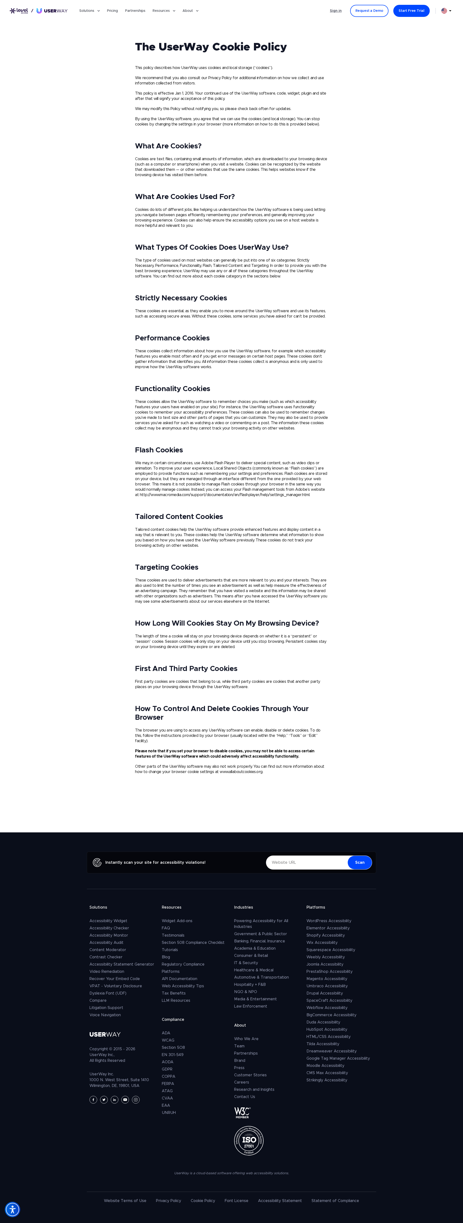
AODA (167, 1062)
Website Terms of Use (125, 1201)
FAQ (166, 928)
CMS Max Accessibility (327, 1073)
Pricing (112, 11)
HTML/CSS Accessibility (328, 1037)
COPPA (168, 1076)
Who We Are (246, 1039)
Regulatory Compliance (183, 964)
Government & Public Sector (260, 934)
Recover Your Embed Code (114, 979)
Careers (241, 1082)
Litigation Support (106, 1008)
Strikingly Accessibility (326, 1080)
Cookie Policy (203, 1201)
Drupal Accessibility (324, 993)
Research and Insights (254, 1090)
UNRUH (169, 1113)
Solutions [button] (86, 11)
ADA (166, 1033)
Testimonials (173, 935)
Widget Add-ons (177, 921)
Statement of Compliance (335, 1201)
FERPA (168, 1084)
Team (239, 1046)
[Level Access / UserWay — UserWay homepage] (39, 11)
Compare (98, 1000)
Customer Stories (250, 1075)
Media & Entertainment (255, 999)
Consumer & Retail (251, 956)
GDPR (167, 1069)
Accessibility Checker (109, 928)
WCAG (168, 1040)
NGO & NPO (245, 992)
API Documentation (179, 979)
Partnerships (135, 11)
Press (239, 1068)
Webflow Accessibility (326, 1008)
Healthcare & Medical (253, 970)
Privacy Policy (168, 1201)
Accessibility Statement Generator (121, 964)
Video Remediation (106, 972)
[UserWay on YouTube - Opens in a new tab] (125, 1100)
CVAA (167, 1098)
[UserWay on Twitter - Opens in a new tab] (104, 1100)
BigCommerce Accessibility (331, 1015)
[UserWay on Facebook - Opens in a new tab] (93, 1100)
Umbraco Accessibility (327, 986)
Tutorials (170, 950)
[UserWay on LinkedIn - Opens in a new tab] (114, 1100)
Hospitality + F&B (250, 985)
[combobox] (446, 10)
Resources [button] (161, 11)
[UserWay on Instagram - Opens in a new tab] (136, 1100)
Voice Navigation (105, 1015)
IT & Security (246, 963)
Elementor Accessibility (328, 928)
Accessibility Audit (106, 943)
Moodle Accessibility (325, 1066)
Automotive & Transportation (261, 977)
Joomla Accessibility (324, 964)
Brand (239, 1061)
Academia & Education (255, 948)
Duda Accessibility (323, 1022)
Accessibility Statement (280, 1201)
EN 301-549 (173, 1055)
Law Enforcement (250, 1006)
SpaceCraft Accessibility (329, 1000)
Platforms (171, 972)
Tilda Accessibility (322, 1044)
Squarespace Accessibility (330, 950)
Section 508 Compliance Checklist (193, 943)
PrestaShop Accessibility (329, 972)
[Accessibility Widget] (12, 1209)
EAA (166, 1105)
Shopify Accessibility (325, 935)
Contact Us (244, 1097)
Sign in (336, 11)
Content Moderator (107, 950)
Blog (166, 957)
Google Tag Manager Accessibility (338, 1058)
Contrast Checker (106, 957)
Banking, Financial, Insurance (259, 941)
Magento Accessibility (326, 979)
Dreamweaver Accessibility (331, 1051)
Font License (236, 1201)
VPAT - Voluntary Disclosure (115, 986)
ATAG (167, 1091)
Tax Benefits (174, 993)
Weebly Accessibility (325, 957)
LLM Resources (176, 1000)
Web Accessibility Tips (183, 986)
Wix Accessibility (322, 943)
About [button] (188, 11)
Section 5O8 (173, 1048)
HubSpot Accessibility (326, 1029)
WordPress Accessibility (328, 921)
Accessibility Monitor (108, 935)
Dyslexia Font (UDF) (107, 993)
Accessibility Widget (108, 921)
